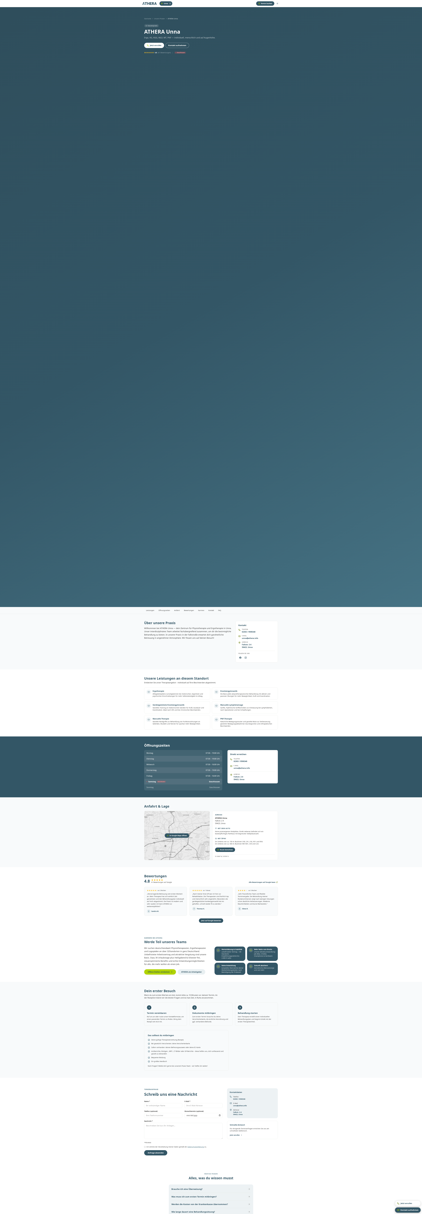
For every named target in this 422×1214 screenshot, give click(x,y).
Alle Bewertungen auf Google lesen (262, 882)
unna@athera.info (250, 638)
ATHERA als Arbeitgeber (191, 972)
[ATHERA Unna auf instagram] (246, 658)
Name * (147, 1101)
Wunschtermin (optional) (194, 1111)
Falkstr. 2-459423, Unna (238, 1113)
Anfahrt (177, 610)
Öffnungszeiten (164, 610)
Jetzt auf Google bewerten (211, 921)
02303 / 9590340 (248, 632)
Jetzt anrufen (155, 45)
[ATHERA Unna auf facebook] (240, 658)
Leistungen (150, 610)
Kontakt (211, 610)
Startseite (147, 19)
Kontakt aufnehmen (177, 45)
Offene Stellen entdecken (159, 972)
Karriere (201, 610)
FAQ (219, 610)
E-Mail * (187, 1101)
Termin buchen (266, 3)
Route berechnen (226, 850)
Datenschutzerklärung (195, 1147)
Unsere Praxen (159, 19)
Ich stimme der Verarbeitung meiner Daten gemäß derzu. (176, 1147)
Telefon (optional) (151, 1111)
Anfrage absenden (156, 1153)
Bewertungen (189, 610)
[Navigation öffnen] (277, 3)
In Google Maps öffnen (178, 835)
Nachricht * (148, 1121)
